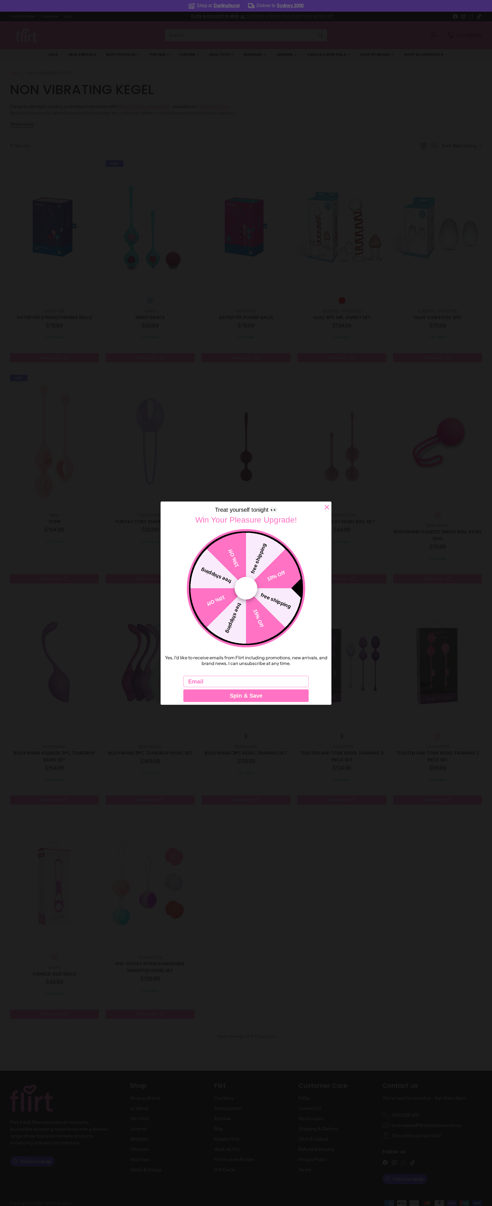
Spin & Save (246, 696)
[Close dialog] (326, 507)
